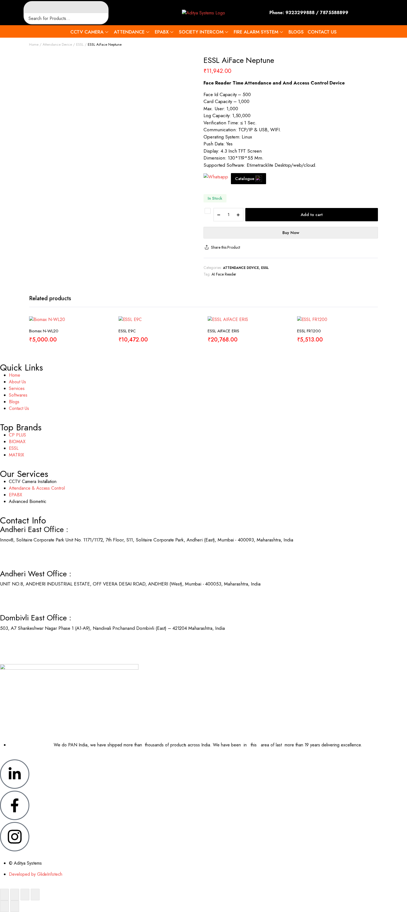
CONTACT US (322, 32)
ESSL (80, 44)
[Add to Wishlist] (208, 211)
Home (33, 44)
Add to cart (312, 215)
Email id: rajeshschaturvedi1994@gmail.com (44, 649)
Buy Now (290, 233)
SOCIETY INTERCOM (201, 32)
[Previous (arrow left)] (4, 906)
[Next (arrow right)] (14, 906)
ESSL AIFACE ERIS (223, 331)
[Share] (24, 894)
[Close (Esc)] (35, 894)
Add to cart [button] (104, 343)
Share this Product (225, 247)
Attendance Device (57, 44)
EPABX (162, 32)
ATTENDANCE (129, 32)
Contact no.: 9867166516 (25, 642)
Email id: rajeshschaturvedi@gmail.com (39, 561)
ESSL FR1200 (309, 331)
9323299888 (300, 12)
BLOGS (296, 32)
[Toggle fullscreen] (14, 894)
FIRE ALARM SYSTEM (256, 32)
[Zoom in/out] (4, 894)
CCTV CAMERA (87, 32)
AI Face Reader (224, 274)
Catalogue (244, 179)
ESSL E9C (127, 331)
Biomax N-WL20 (43, 331)
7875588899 (334, 12)
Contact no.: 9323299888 (25, 554)
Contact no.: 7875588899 (26, 598)
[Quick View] (104, 331)
